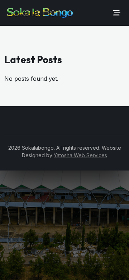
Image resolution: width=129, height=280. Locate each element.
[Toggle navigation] (117, 13)
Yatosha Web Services (80, 155)
